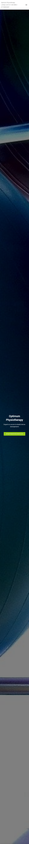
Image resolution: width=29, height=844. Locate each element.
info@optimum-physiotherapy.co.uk (14, 433)
